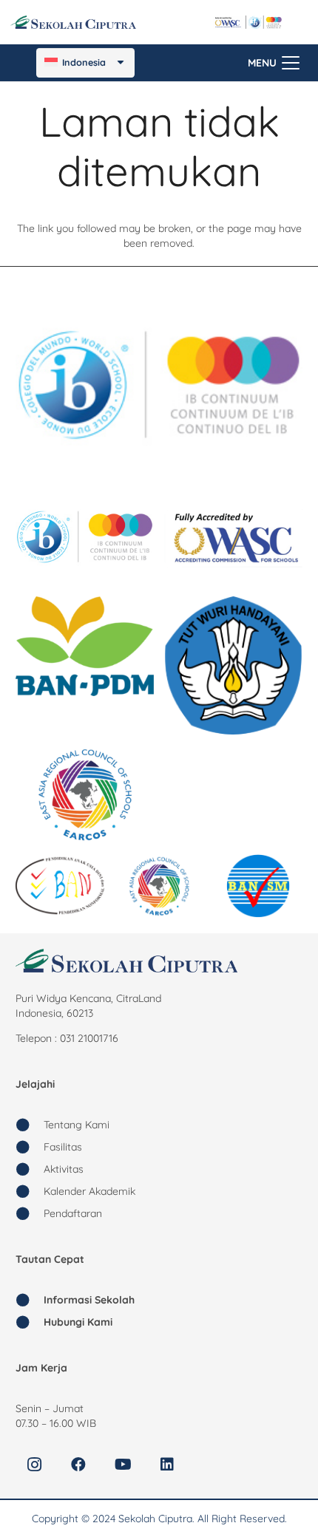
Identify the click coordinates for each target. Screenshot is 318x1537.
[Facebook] (78, 1464)
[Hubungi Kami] (30, 1322)
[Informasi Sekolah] (30, 1299)
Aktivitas (64, 1169)
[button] (274, 62)
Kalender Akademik (89, 1191)
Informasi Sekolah (89, 1299)
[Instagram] (34, 1464)
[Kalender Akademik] (30, 1191)
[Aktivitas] (30, 1169)
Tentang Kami (76, 1124)
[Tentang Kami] (30, 1124)
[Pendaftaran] (30, 1213)
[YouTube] (122, 1464)
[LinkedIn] (167, 1464)
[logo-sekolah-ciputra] (73, 22)
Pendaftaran (73, 1213)
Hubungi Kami (78, 1322)
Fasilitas (63, 1146)
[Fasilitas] (30, 1146)
